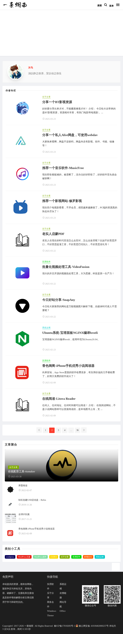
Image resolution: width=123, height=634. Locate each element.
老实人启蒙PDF (53, 234)
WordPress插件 (40, 557)
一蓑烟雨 (29, 626)
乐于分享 (46, 97)
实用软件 (46, 262)
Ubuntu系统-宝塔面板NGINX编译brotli (70, 332)
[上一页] (39, 430)
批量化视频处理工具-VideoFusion (65, 267)
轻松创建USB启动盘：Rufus (32, 500)
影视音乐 (88, 557)
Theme (50, 615)
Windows (51, 611)
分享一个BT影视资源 (57, 102)
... (71, 430)
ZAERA (53, 557)
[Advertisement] (61, 33)
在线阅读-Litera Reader (59, 398)
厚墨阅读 (22, 485)
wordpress (10, 557)
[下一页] (84, 430)
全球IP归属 (23, 514)
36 (77, 430)
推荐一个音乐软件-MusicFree (63, 168)
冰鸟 (30, 67)
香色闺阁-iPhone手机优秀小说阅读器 (68, 365)
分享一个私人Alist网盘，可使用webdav (70, 135)
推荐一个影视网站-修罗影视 (62, 201)
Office (63, 611)
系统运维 (46, 327)
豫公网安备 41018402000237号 (94, 626)
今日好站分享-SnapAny (58, 299)
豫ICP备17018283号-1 (64, 626)
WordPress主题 (24, 557)
